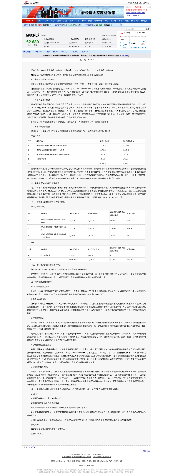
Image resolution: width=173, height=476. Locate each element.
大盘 (65, 21)
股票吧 (113, 21)
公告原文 (32, 447)
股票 (40, 21)
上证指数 (27, 25)
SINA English (101, 461)
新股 (77, 21)
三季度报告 (84, 52)
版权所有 (90, 465)
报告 (90, 21)
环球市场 (98, 21)
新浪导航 (146, 3)
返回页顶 (146, 451)
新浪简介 (54, 461)
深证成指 (57, 25)
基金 (46, 21)
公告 (59, 21)
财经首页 (131, 3)
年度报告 (56, 52)
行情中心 (135, 21)
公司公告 (47, 52)
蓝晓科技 (32, 35)
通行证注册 (111, 461)
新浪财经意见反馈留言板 (102, 457)
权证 (84, 21)
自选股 (144, 21)
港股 (120, 21)
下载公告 (124, 56)
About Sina (61, 461)
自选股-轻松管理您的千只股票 (136, 10)
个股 (71, 21)
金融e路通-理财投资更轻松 (135, 13)
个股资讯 (38, 52)
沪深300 (88, 25)
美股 (127, 21)
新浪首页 (138, 3)
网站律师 (92, 461)
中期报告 (64, 52)
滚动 (53, 21)
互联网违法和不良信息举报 (81, 457)
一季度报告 (74, 52)
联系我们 (77, 461)
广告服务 (69, 461)
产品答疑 (119, 461)
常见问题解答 (66, 457)
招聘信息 (85, 461)
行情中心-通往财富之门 (134, 15)
